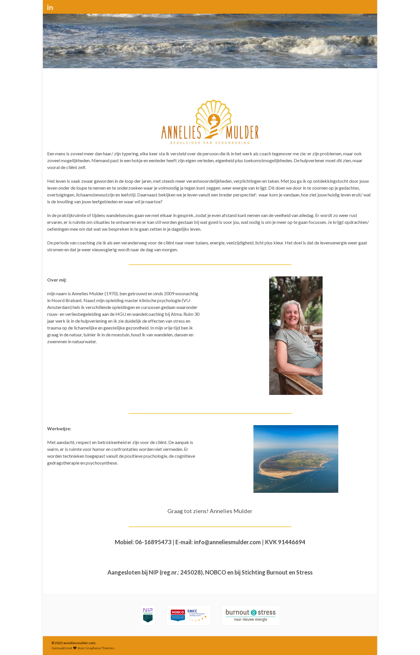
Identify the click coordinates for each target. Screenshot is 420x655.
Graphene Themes (99, 648)
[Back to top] (407, 642)
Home (53, 75)
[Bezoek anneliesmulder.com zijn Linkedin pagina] (50, 6)
